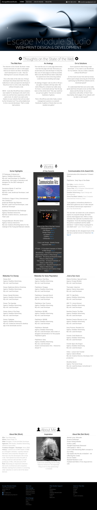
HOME (22, 2)
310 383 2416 (71, 2)
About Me (48, 2)
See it (54, 228)
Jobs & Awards (38, 2)
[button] (7, 27)
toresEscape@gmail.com (88, 2)
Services (29, 2)
